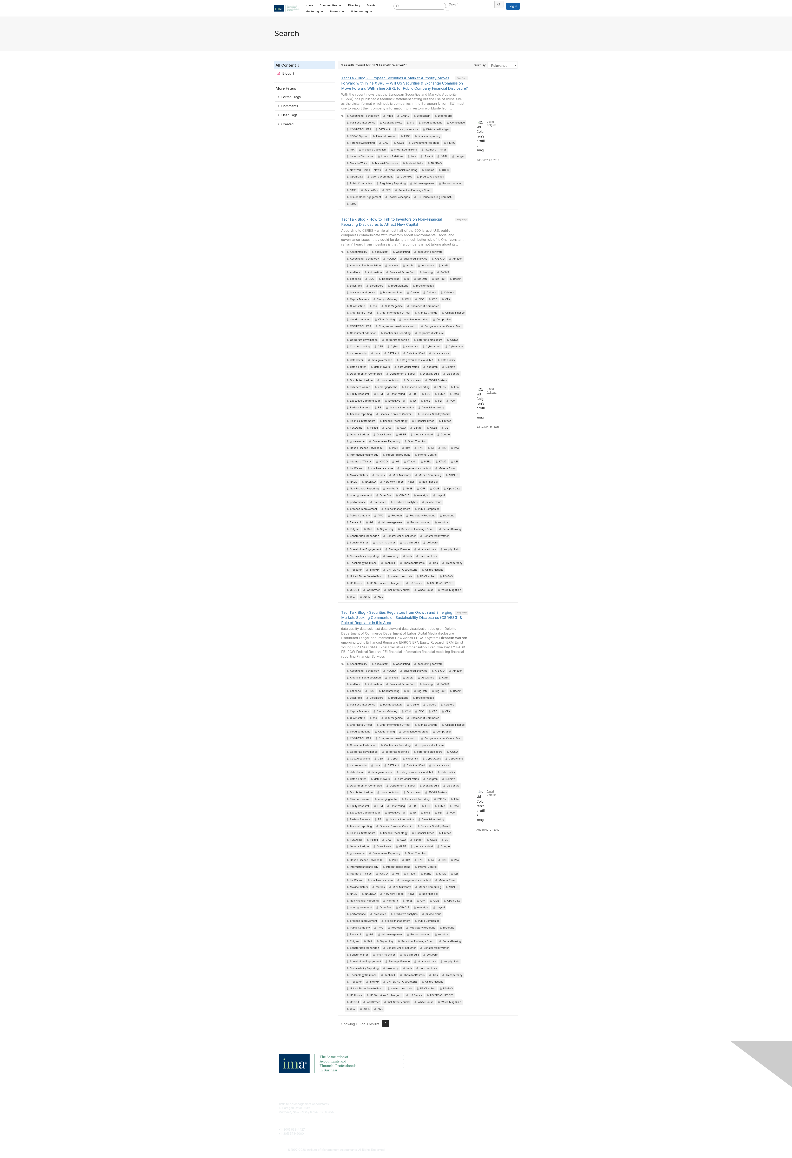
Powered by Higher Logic (455, 1150)
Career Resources (370, 1122)
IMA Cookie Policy (449, 1104)
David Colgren (491, 123)
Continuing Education (372, 1116)
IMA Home (365, 1104)
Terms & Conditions (450, 1110)
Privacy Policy (446, 1116)
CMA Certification (370, 1110)
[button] (330, 5)
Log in (513, 6)
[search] (398, 6)
